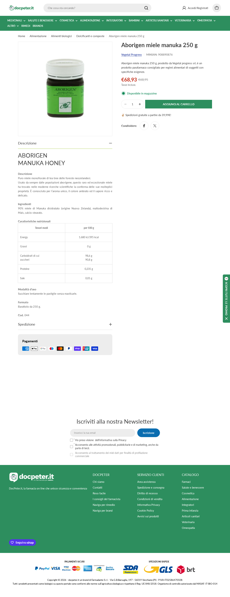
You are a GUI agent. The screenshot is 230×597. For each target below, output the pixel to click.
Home (21, 36)
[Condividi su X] (155, 125)
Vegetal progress (131, 54)
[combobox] (97, 8)
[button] (226, 298)
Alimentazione (38, 36)
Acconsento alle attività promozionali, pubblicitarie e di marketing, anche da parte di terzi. (116, 446)
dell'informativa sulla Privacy (110, 440)
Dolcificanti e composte (90, 36)
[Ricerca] (146, 8)
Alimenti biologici (61, 36)
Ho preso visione (100, 440)
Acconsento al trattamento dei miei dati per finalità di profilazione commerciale (111, 454)
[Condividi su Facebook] (144, 125)
